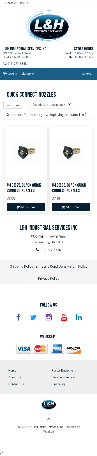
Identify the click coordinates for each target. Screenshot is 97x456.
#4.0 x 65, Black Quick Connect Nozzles (69, 187)
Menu (88, 74)
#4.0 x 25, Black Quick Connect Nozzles (24, 187)
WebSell (48, 431)
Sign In (29, 74)
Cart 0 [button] (12, 74)
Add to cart (27, 207)
